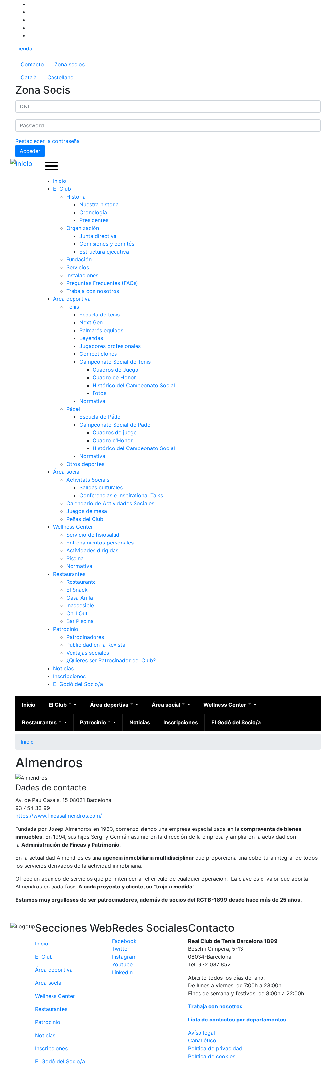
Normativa (92, 401)
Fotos (99, 393)
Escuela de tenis (99, 314)
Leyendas (91, 338)
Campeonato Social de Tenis (115, 361)
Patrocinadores (85, 637)
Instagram (124, 956)
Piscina (75, 558)
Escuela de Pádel (100, 416)
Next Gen (91, 322)
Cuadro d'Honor (113, 440)
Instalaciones (82, 275)
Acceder (30, 151)
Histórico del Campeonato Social (134, 385)
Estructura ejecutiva (104, 251)
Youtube (122, 964)
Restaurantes (69, 574)
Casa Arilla (79, 597)
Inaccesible (80, 605)
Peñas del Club (84, 519)
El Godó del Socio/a (78, 684)
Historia (76, 196)
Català (29, 77)
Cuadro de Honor (114, 377)
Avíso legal (201, 1032)
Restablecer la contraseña (47, 141)
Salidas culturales (101, 487)
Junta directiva (97, 236)
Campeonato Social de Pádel (115, 424)
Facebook (124, 941)
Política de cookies (211, 1056)
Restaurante (81, 582)
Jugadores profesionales (110, 346)
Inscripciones (69, 676)
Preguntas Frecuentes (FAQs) (102, 283)
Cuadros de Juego (115, 369)
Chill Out (77, 613)
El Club (62, 188)
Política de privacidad (215, 1048)
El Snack (77, 589)
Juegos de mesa (86, 511)
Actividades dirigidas (92, 550)
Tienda (23, 48)
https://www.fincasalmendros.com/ (58, 815)
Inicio (59, 181)
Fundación (79, 259)
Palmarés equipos (101, 330)
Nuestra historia (99, 204)
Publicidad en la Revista (95, 644)
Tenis (72, 306)
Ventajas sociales (87, 652)
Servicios (77, 267)
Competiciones (98, 354)
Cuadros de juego (115, 432)
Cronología (93, 212)
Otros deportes (85, 464)
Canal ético (202, 1040)
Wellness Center (73, 527)
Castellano (60, 77)
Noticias (63, 668)
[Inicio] (22, 163)
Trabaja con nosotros (92, 291)
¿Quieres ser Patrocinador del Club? (111, 660)
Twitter (120, 948)
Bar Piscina (80, 621)
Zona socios (69, 64)
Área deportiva (72, 299)
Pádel (73, 409)
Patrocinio (65, 629)
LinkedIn (122, 972)
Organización (82, 228)
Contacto (32, 64)
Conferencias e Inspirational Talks (121, 495)
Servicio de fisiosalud (92, 534)
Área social (67, 471)
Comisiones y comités (106, 243)
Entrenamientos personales (100, 542)
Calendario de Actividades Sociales (110, 503)
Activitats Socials (87, 479)
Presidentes (93, 220)
